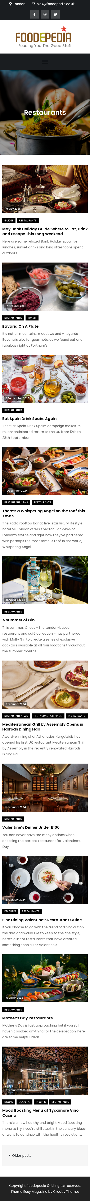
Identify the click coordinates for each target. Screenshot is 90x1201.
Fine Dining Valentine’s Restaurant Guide (42, 919)
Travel (32, 318)
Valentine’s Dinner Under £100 (31, 827)
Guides (8, 220)
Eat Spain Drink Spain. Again (29, 418)
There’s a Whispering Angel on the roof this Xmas (43, 513)
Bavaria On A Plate (20, 326)
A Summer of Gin (18, 620)
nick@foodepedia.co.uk (56, 3)
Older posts (21, 1155)
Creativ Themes (66, 1191)
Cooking (24, 1102)
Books (8, 1102)
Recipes (41, 1102)
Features (10, 911)
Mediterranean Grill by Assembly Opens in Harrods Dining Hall (42, 727)
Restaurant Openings (48, 716)
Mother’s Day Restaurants (27, 1018)
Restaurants (28, 220)
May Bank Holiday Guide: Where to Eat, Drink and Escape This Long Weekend (45, 231)
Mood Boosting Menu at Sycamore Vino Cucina (40, 1113)
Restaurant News (16, 502)
